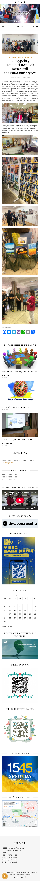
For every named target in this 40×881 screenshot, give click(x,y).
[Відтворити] (5, 508)
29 (35, 618)
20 (25, 614)
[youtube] (22, 2)
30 (5, 622)
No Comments (24, 77)
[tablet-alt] (24, 2)
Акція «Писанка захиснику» (15, 407)
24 (10, 618)
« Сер (4, 626)
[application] (20, 500)
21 (30, 614)
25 (15, 618)
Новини (28, 57)
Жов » (10, 626)
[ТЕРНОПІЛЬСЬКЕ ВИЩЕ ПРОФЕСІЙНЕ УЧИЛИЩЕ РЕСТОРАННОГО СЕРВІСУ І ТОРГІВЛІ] (20, 13)
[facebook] (15, 2)
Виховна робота (15, 57)
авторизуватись (8, 462)
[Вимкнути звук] (32, 508)
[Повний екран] (35, 508)
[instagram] (18, 2)
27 (25, 618)
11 (15, 610)
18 (15, 614)
